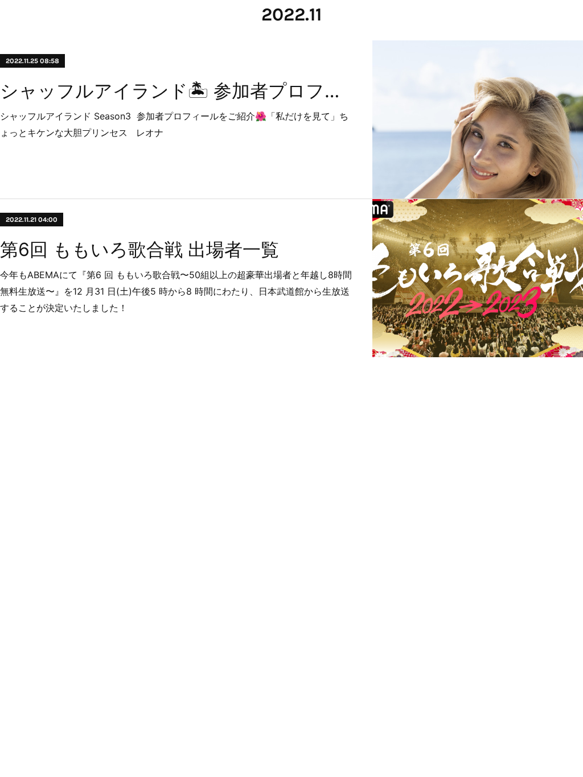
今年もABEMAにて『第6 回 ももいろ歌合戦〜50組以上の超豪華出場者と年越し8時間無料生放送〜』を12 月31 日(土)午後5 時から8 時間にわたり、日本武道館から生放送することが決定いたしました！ (176, 291)
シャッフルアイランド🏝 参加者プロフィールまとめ (176, 91)
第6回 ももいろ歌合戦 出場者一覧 (139, 249)
